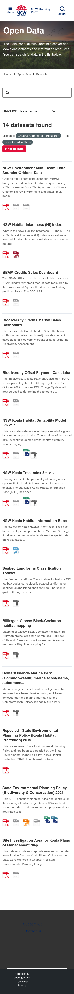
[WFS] (54, 818)
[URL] (17, 203)
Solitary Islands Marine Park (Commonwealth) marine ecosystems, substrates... (35, 677)
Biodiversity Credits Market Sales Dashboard (31, 322)
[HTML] (17, 546)
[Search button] (7, 93)
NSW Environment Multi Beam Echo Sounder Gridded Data (34, 170)
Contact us (32, 931)
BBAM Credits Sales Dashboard (30, 272)
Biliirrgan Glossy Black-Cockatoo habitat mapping (31, 623)
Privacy (22, 985)
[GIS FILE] (27, 203)
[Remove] (58, 135)
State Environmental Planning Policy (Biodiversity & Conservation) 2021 (34, 790)
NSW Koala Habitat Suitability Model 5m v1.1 (34, 422)
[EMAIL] (17, 818)
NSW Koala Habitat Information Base (34, 520)
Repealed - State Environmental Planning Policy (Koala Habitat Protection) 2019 (30, 735)
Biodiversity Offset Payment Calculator (36, 372)
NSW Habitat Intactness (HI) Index (32, 224)
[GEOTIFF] (17, 250)
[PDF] (7, 203)
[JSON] (27, 818)
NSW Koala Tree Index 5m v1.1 (29, 472)
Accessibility (22, 973)
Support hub (33, 924)
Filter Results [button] (14, 149)
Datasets (41, 74)
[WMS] (26, 451)
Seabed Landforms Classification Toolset (31, 570)
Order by (9, 111)
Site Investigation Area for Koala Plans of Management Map (36, 843)
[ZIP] (35, 451)
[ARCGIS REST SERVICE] (17, 451)
